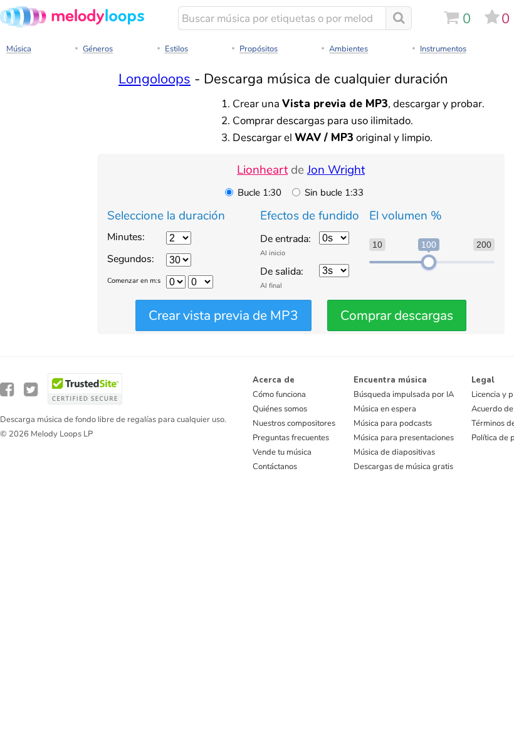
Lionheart (262, 170)
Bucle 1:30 (259, 192)
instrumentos (443, 49)
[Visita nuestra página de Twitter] (31, 390)
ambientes (348, 49)
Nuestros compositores (294, 423)
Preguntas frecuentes (291, 437)
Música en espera (385, 409)
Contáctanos (275, 466)
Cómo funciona (279, 394)
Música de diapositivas (394, 452)
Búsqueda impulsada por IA (404, 394)
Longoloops (154, 78)
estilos (176, 49)
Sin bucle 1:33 (334, 192)
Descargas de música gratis (403, 466)
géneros (98, 49)
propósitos (258, 49)
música (18, 49)
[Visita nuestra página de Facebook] (7, 390)
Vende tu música (282, 452)
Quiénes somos (280, 409)
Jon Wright (336, 170)
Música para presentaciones (404, 437)
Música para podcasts (393, 423)
